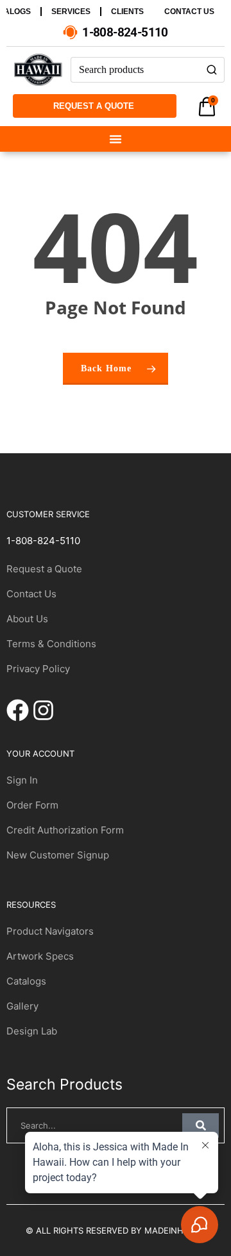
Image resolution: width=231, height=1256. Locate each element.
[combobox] (135, 70)
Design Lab (31, 1031)
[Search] (212, 70)
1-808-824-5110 (43, 541)
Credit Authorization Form (65, 830)
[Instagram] (43, 710)
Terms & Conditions (51, 644)
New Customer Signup (57, 855)
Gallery (22, 1006)
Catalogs (26, 981)
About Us (27, 619)
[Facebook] (17, 710)
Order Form (32, 805)
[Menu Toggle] (115, 139)
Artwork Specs (40, 956)
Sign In (22, 780)
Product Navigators (50, 931)
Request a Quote (44, 569)
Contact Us (31, 594)
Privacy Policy (38, 669)
